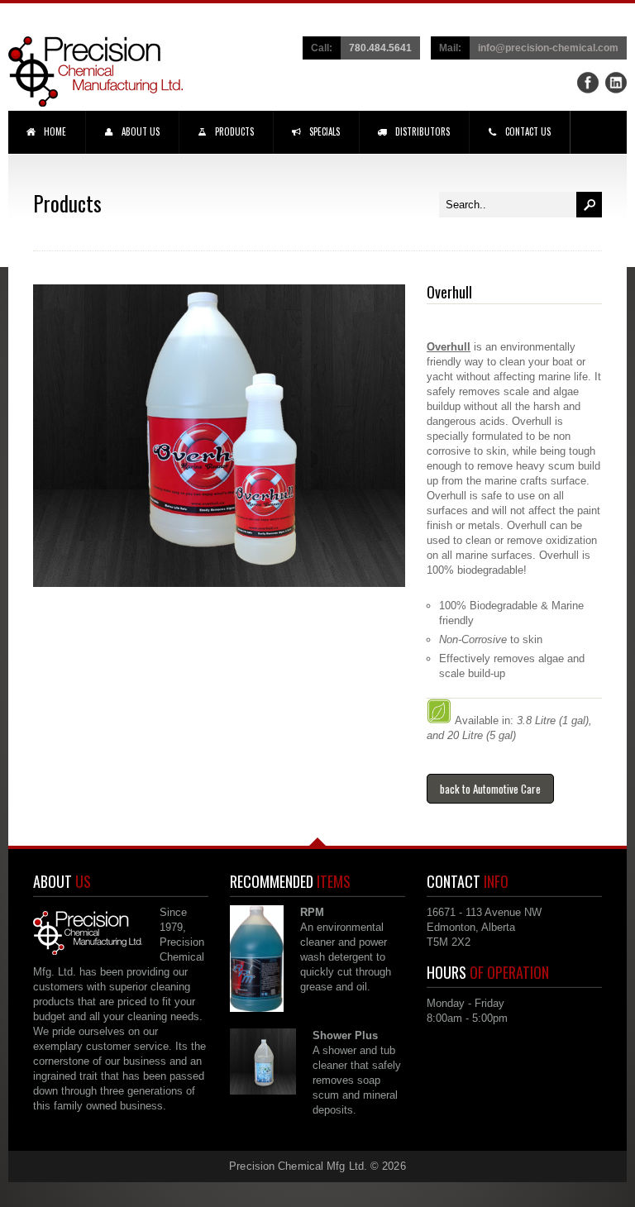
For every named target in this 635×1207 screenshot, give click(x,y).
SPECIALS (324, 131)
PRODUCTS (234, 131)
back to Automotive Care (490, 788)
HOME (55, 131)
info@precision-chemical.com (548, 47)
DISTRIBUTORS (422, 131)
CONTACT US (528, 131)
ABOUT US (141, 131)
